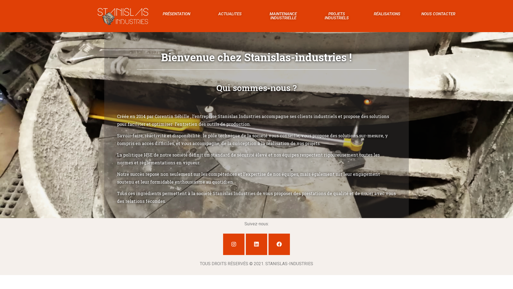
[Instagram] (233, 244)
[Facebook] (279, 244)
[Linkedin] (256, 244)
